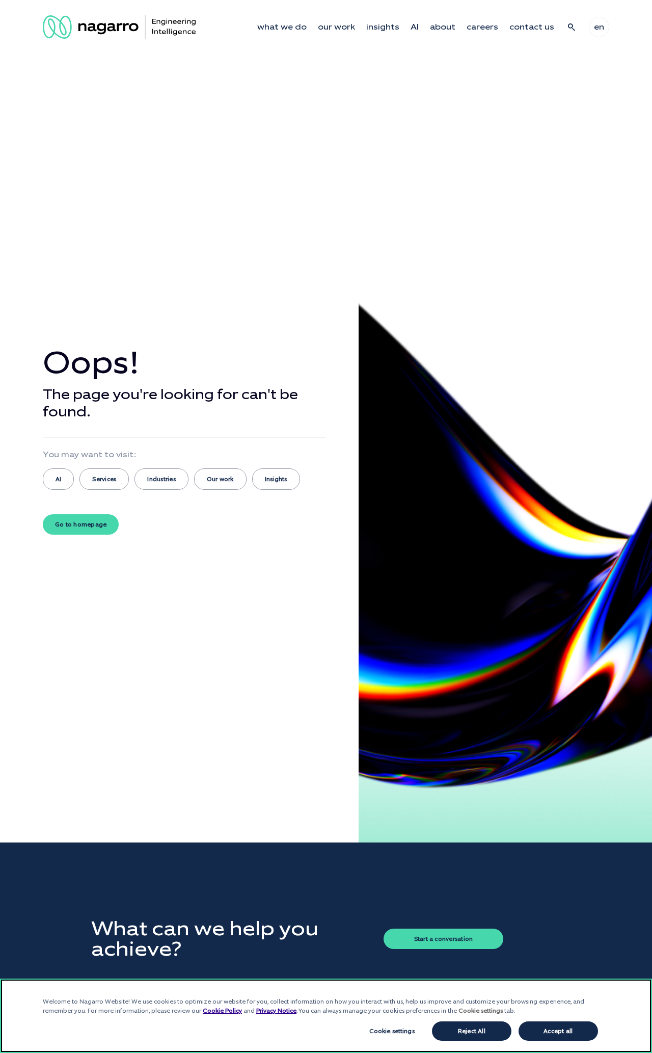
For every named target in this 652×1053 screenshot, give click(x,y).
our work (336, 27)
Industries (161, 479)
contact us (531, 27)
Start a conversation (443, 939)
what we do (282, 27)
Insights (276, 479)
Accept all (558, 1031)
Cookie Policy (222, 1011)
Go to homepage (80, 524)
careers (482, 27)
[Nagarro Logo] (119, 27)
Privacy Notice (276, 1011)
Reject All (471, 1031)
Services (104, 479)
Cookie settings (392, 1031)
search (571, 27)
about (442, 27)
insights (382, 27)
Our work (220, 479)
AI (415, 27)
